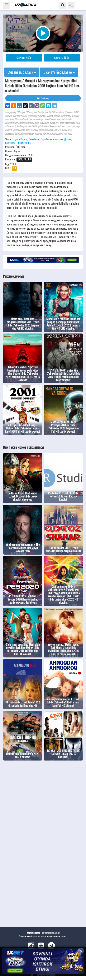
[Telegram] (54, 105)
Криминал (10, 142)
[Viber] (36, 105)
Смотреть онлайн (21, 72)
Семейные (34, 139)
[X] (25, 105)
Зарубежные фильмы (52, 139)
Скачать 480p (24, 57)
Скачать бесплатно (58, 72)
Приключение (24, 142)
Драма (67, 139)
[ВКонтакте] (7, 105)
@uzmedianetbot (50, 932)
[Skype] (48, 105)
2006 (13, 164)
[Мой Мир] (19, 105)
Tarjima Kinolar (19, 139)
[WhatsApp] (42, 105)
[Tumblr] (31, 105)
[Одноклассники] (13, 105)
